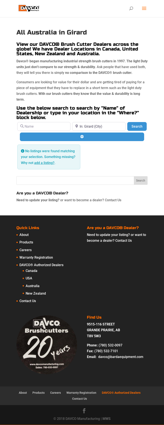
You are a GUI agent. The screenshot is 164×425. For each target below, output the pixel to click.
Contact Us (113, 200)
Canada (31, 271)
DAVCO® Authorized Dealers (41, 265)
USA (29, 278)
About (24, 235)
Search (139, 126)
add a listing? (44, 163)
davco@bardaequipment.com (120, 357)
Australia (33, 286)
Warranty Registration (36, 257)
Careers (25, 250)
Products (26, 242)
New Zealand (36, 293)
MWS (106, 419)
